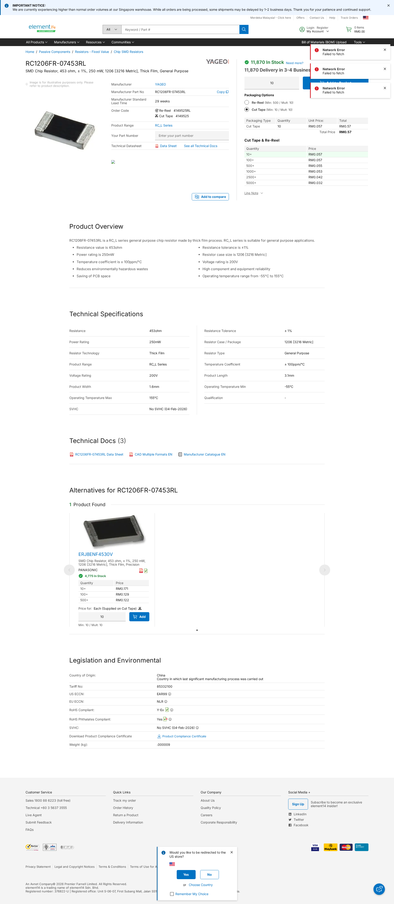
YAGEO (160, 84)
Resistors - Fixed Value (92, 52)
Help (332, 17)
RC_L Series (163, 125)
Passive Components (54, 52)
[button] (36, 42)
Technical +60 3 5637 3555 (46, 808)
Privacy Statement (38, 866)
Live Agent (34, 815)
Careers (206, 815)
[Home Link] (42, 29)
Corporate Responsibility (219, 822)
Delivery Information (128, 822)
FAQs (30, 829)
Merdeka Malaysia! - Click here (270, 17)
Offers (300, 17)
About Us (208, 800)
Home (30, 52)
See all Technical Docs (200, 146)
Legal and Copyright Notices (74, 866)
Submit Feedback (39, 822)
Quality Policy (211, 808)
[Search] (244, 29)
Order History (123, 808)
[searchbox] (180, 29)
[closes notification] (388, 5)
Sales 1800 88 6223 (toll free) (48, 800)
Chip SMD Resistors (128, 52)
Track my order (124, 800)
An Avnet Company (39, 884)
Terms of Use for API (145, 866)
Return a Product (125, 815)
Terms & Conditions (112, 866)
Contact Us (317, 17)
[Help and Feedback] (379, 889)
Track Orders (349, 17)
